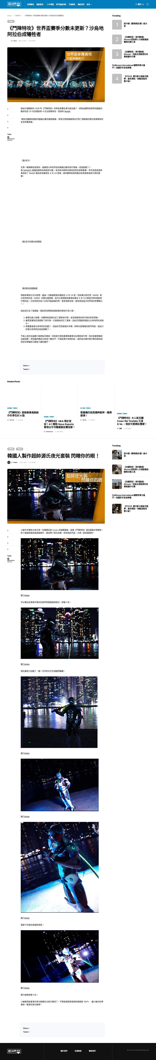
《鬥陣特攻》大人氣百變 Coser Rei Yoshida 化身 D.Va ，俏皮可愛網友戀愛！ (132, 421)
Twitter (26, 595)
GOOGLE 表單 (29, 170)
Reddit (67, 111)
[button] (139, 4)
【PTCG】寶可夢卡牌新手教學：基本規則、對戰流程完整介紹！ (136, 78)
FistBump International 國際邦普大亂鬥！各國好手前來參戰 (128, 66)
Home (9, 16)
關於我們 (64, 1051)
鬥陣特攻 (18, 16)
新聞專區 (9, 408)
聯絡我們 (92, 1051)
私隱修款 (78, 1051)
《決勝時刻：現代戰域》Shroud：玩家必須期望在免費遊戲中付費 (136, 54)
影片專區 (82, 408)
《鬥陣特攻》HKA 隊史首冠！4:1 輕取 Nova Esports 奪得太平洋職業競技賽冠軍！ (59, 424)
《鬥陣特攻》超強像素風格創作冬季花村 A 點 (23, 414)
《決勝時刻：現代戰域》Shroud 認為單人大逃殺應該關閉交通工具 (136, 39)
